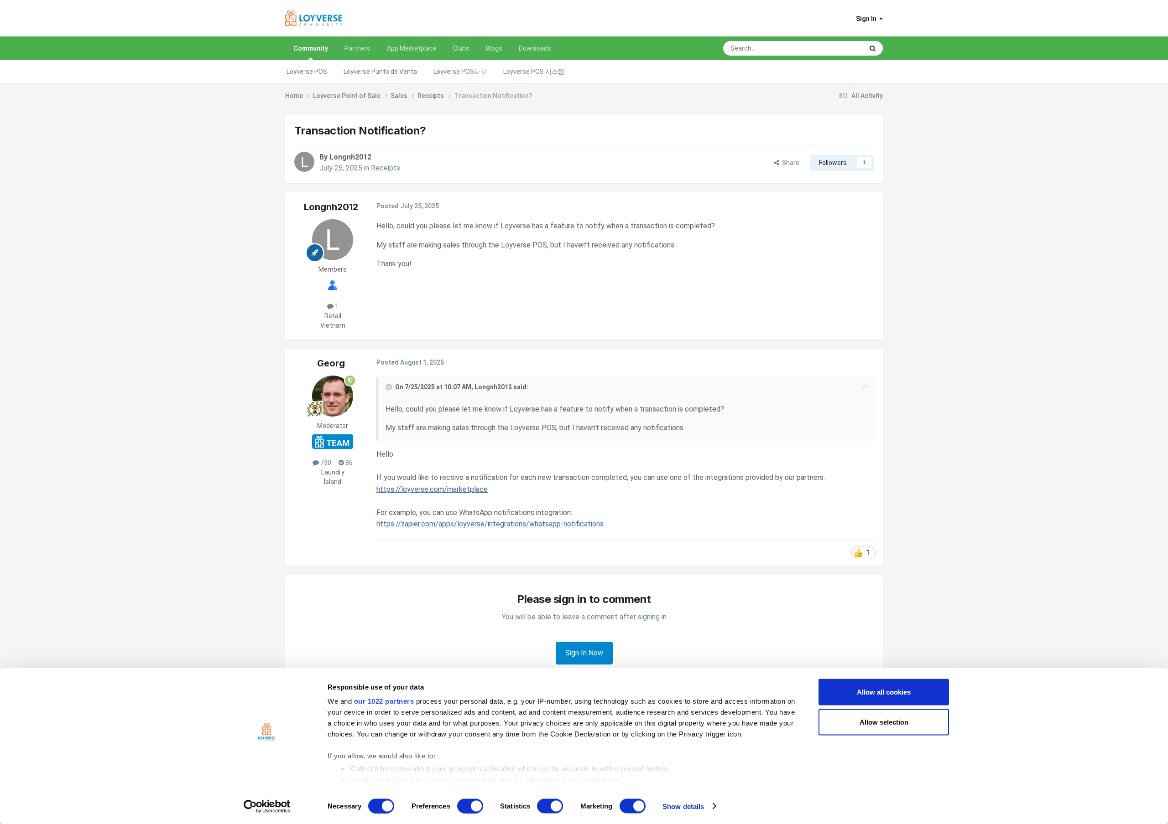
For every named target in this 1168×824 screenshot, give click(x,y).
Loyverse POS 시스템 (533, 71)
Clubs (461, 48)
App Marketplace (412, 48)
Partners (357, 48)
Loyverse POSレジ (460, 71)
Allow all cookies (884, 692)
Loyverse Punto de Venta (380, 71)
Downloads (535, 48)
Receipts (385, 168)
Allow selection (884, 722)
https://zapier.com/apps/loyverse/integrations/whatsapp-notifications (490, 524)
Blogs (494, 48)
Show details (683, 806)
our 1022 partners (384, 701)
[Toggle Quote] (390, 387)
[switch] (470, 805)
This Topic (836, 48)
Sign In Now (584, 653)
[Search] (872, 48)
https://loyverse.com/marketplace (432, 489)
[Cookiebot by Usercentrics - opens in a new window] (267, 806)
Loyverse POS (307, 71)
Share (789, 162)
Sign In (867, 18)
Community (310, 48)
